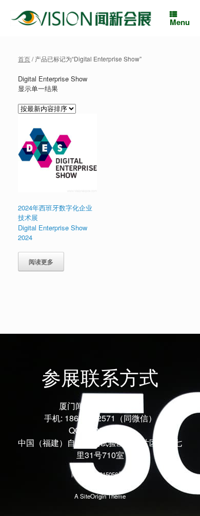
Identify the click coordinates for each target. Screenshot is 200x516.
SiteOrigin (93, 496)
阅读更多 (41, 261)
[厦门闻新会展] (81, 18)
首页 (24, 58)
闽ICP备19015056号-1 (100, 474)
